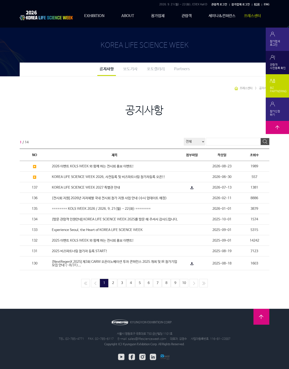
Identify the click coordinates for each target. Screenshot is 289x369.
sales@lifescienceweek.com (147, 339)
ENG (266, 4)
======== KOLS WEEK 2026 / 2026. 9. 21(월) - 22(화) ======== (101, 209)
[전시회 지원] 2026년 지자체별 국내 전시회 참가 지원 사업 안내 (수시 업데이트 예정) (109, 198)
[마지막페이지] (203, 283)
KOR (257, 4)
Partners (182, 69)
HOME (236, 88)
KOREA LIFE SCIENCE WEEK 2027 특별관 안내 (86, 188)
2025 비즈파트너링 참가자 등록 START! (79, 251)
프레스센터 (252, 16)
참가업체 (158, 16)
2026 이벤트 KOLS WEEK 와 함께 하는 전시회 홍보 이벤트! (93, 166)
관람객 (187, 16)
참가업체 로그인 (240, 4)
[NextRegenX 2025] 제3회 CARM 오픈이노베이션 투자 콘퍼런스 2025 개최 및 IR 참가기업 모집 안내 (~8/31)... (114, 263)
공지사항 (106, 69)
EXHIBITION (94, 16)
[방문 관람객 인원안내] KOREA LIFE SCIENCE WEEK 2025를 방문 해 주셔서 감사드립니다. (115, 219)
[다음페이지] (194, 283)
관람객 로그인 (219, 4)
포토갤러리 (156, 69)
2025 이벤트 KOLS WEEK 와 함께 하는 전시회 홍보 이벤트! (93, 241)
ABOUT (127, 16)
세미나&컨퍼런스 (222, 16)
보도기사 (130, 69)
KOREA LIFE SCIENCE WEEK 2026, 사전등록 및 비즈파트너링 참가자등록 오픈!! (108, 177)
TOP (277, 132)
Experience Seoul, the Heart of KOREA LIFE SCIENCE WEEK (97, 230)
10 (184, 283)
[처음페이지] (85, 283)
